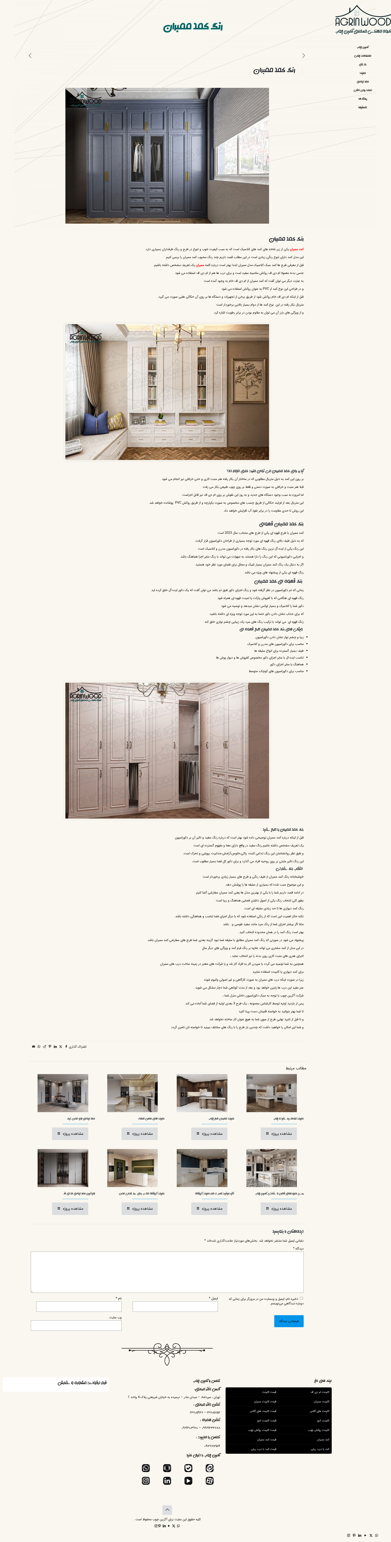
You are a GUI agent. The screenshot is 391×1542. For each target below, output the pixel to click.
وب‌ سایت (115, 1317)
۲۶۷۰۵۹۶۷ (196, 1412)
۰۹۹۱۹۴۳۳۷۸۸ (211, 1427)
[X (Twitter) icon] (371, 1535)
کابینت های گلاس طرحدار (151, 1119)
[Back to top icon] (167, 1510)
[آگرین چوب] (362, 21)
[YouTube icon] (365, 1535)
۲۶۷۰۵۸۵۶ (213, 1412)
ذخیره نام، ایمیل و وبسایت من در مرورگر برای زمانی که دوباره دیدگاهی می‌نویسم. (266, 1301)
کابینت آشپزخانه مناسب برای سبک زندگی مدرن (142, 1193)
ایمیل (213, 1298)
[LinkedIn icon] (359, 1535)
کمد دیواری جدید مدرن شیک (81, 1119)
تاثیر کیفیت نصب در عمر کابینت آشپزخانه (214, 1193)
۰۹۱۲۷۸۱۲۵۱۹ (212, 1446)
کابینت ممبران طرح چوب (221, 1119)
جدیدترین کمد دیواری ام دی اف (79, 1193)
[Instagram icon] (348, 1535)
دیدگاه (298, 1248)
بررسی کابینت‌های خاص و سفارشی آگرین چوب (279, 1193)
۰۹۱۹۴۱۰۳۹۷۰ (190, 1427)
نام (119, 1298)
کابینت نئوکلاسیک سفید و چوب (288, 1119)
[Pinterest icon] (354, 1535)
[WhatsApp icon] (376, 1535)
